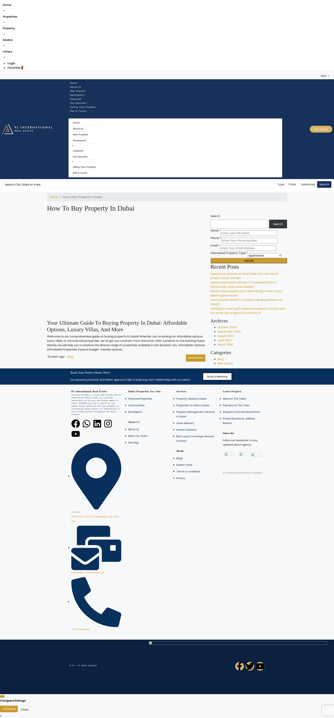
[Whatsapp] (86, 423)
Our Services (78, 103)
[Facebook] (75, 423)
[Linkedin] (97, 423)
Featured (75, 99)
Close (24, 710)
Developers (77, 95)
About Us (75, 87)
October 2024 (227, 327)
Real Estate (225, 363)
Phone (215, 238)
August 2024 (225, 336)
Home (7, 5)
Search (324, 184)
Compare (8, 709)
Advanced (308, 184)
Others (7, 52)
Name (215, 231)
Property (9, 28)
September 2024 (229, 332)
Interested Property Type (229, 253)
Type (280, 184)
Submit (249, 261)
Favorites (15, 68)
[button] (72, 146)
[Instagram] (108, 423)
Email (215, 246)
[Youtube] (75, 434)
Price (292, 184)
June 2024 (224, 340)
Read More (195, 358)
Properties (10, 17)
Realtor (8, 40)
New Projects (78, 91)
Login (11, 63)
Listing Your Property (83, 107)
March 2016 (225, 345)
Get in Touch (78, 111)
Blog (70, 357)
